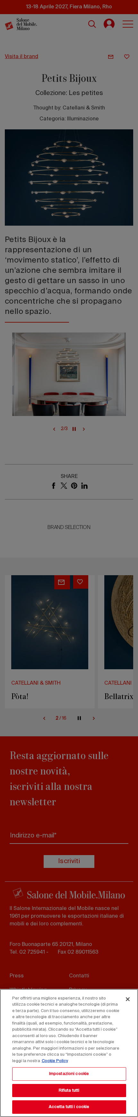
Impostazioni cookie (69, 1074)
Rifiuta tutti (69, 1090)
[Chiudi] (128, 999)
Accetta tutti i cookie (69, 1107)
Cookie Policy (55, 1061)
